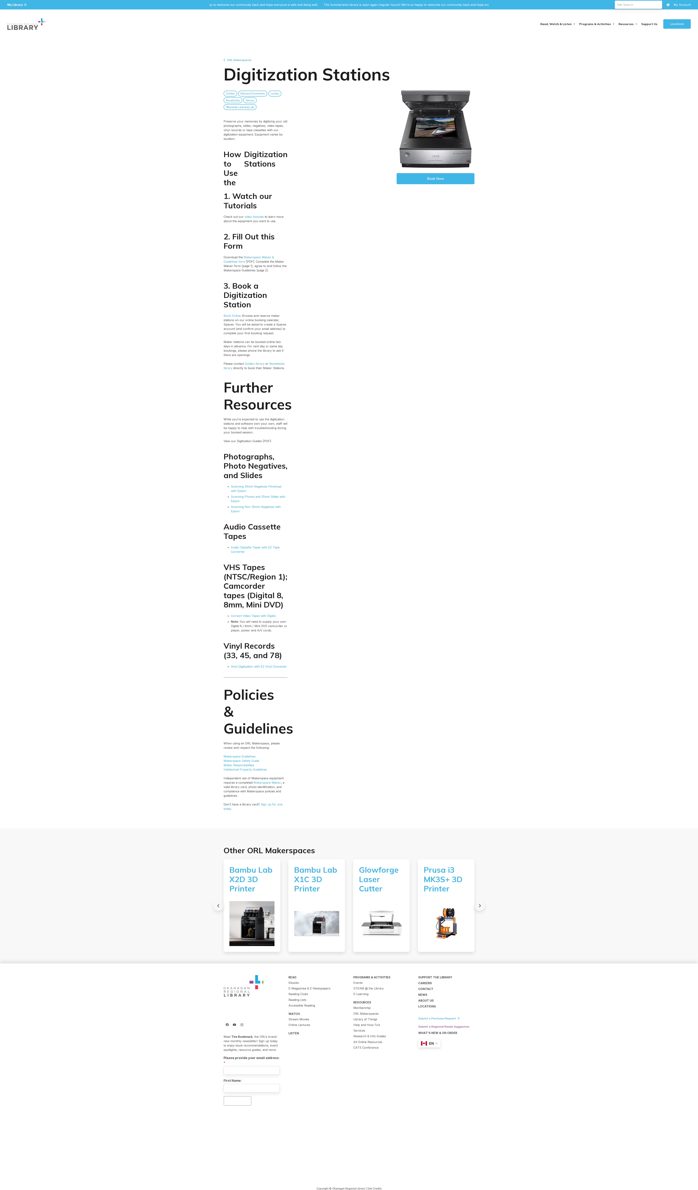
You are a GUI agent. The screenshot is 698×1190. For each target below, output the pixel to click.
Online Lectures (299, 1025)
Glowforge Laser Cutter (379, 879)
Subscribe (237, 1101)
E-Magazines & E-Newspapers (309, 988)
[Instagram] (241, 1024)
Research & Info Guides (369, 1036)
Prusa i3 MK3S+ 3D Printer (443, 879)
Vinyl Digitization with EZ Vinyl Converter (259, 666)
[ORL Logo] (244, 986)
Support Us (649, 24)
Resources (626, 24)
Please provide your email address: (252, 1058)
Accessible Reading (301, 1005)
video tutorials (254, 217)
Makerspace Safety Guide (241, 761)
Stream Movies (298, 1019)
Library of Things (365, 1019)
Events (358, 983)
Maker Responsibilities (239, 765)
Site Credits (374, 1188)
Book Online (232, 316)
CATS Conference (366, 1047)
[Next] (479, 906)
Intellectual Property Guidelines (245, 769)
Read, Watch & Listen (556, 24)
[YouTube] (234, 1024)
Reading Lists (297, 1000)
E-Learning (360, 994)
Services (359, 1030)
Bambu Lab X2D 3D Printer (250, 879)
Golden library (254, 363)
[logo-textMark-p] (26, 24)
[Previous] (218, 906)
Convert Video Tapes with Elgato (253, 616)
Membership (362, 1008)
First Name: (233, 1080)
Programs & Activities (595, 24)
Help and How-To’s (366, 1025)
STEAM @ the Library (368, 988)
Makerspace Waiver (267, 782)
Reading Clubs (298, 994)
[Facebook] (227, 1024)
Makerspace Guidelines (240, 756)
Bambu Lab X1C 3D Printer (315, 879)
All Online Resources (367, 1042)
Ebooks (293, 983)
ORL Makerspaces (366, 1013)
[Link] (668, 5)
